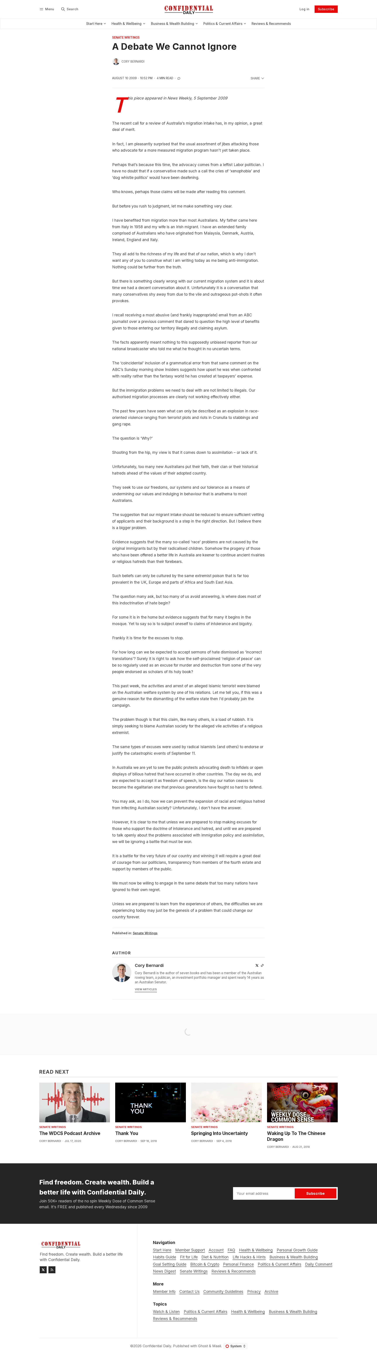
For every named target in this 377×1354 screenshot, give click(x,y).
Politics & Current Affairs (205, 1311)
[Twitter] (257, 965)
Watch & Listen (166, 1311)
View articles (146, 989)
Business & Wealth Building (293, 1311)
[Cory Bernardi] (116, 61)
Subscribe (326, 9)
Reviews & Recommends (175, 1318)
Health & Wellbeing (248, 1311)
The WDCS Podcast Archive (69, 1133)
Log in (304, 9)
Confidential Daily (157, 1346)
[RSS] (51, 1269)
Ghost (203, 1346)
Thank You (126, 1133)
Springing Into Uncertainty (219, 1133)
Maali (216, 1346)
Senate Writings (126, 37)
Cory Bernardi (133, 61)
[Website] (262, 965)
